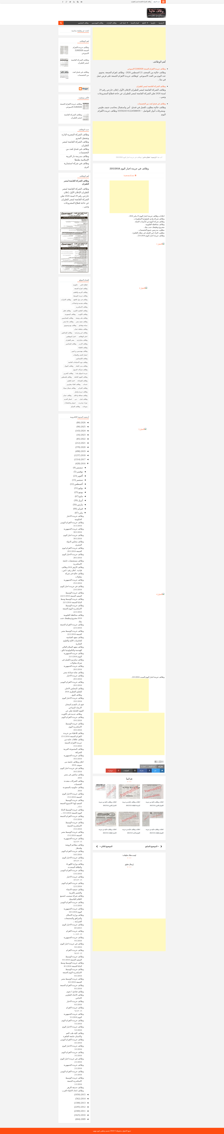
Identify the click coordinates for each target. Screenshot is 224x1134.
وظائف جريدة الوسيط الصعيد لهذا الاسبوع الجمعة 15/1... (72, 803)
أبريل (80, 500)
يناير (81, 512)
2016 (83, 463)
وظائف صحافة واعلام (80, 395)
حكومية (153, 23)
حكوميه (75, 285)
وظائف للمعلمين (83, 23)
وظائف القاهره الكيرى (80, 311)
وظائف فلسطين (66, 377)
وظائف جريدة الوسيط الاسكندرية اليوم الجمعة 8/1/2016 (73, 972)
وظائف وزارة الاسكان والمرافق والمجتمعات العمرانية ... (74, 918)
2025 (83, 426)
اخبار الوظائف (83, 336)
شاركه (142, 770)
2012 (83, 1107)
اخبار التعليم (71, 381)
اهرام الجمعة (135, 23)
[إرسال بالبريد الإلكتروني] (162, 761)
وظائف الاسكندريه (81, 307)
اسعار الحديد (68, 399)
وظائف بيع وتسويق (70, 325)
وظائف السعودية (70, 314)
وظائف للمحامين (71, 344)
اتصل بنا (143, 766)
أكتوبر (80, 476)
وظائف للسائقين (67, 333)
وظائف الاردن (83, 344)
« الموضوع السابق (152, 846)
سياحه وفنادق (83, 325)
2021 (83, 443)
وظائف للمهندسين (97, 23)
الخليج (144, 23)
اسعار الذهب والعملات (80, 355)
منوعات (84, 406)
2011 (83, 1111)
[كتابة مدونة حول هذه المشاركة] (160, 761)
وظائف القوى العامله (80, 377)
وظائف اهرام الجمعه (80, 288)
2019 (83, 451)
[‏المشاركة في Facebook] (155, 761)
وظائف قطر (67, 311)
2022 (83, 439)
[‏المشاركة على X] (158, 761)
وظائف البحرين (68, 373)
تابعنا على (123, 23)
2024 (83, 430)
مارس (80, 504)
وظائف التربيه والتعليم (80, 292)
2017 (83, 459)
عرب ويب (96, 1131)
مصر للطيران (70, 340)
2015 (83, 1094)
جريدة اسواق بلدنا (81, 373)
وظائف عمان (67, 395)
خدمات (85, 384)
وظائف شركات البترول (80, 369)
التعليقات (129, 771)
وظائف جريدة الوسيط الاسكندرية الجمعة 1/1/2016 (75, 1081)
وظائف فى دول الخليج (80, 299)
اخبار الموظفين (71, 336)
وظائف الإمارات (111, 23)
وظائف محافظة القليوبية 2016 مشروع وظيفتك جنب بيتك (72, 618)
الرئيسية (161, 23)
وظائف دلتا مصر (68, 322)
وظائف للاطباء (82, 347)
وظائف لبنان (83, 399)
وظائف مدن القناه (81, 366)
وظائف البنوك (69, 366)
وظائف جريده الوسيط (80, 296)
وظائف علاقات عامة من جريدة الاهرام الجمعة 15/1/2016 (74, 742)
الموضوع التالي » (106, 846)
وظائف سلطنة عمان (80, 329)
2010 (83, 1115)
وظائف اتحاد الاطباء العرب (73, 1091)
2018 (83, 455)
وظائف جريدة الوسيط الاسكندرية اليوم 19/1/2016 (75, 727)
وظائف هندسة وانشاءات (79, 303)
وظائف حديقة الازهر (75, 1087)
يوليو (80, 488)
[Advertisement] (129, 43)
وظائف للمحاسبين (67, 318)
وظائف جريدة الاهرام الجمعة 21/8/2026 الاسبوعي (138, 1)
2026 (83, 422)
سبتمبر (79, 480)
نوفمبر (79, 471)
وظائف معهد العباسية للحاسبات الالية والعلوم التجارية (73, 640)
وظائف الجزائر (82, 388)
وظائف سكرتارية (82, 340)
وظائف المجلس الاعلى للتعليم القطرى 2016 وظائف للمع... (74, 691)
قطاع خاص (83, 285)
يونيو (80, 492)
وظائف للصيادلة (82, 381)
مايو (81, 496)
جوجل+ (110, 770)
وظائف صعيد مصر (81, 322)
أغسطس (78, 484)
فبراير (80, 508)
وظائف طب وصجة (81, 318)
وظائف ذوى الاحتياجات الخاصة (77, 362)
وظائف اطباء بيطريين (73, 384)
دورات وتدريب (82, 403)
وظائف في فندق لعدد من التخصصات (151, 104)
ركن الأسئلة (152, 766)
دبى (76, 399)
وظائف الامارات (66, 299)
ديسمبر (79, 467)
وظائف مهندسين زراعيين (79, 351)
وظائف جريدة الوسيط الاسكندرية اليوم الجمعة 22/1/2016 (73, 608)
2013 (83, 1103)
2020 (83, 447)
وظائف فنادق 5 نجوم (75, 992)
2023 (83, 435)
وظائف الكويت (82, 314)
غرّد (155, 770)
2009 (83, 1119)
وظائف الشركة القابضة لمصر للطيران (151, 86)
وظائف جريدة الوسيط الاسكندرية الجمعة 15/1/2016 (75, 825)
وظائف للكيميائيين (81, 358)
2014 (83, 1098)
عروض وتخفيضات (70, 403)
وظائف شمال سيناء (69, 388)
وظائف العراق (75, 406)
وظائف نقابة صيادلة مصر (73, 672)
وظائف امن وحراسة (81, 333)
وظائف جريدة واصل (81, 392)
